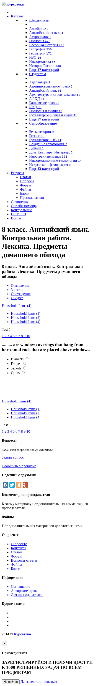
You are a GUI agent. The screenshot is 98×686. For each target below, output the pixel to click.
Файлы (25, 189)
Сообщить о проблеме (19, 466)
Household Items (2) (25, 318)
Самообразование (43, 123)
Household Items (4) (16, 306)
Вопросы (27, 181)
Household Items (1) (25, 313)
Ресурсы (17, 173)
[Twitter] (12, 485)
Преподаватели (32, 198)
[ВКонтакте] (5, 485)
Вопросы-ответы (24, 560)
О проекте (19, 544)
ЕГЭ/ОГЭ (18, 214)
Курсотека (22, 634)
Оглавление (20, 285)
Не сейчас (11, 681)
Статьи (25, 177)
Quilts (15, 373)
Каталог (17, 16)
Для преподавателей (27, 595)
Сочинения (19, 202)
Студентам (37, 74)
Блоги (24, 193)
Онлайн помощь (23, 206)
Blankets (17, 359)
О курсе (17, 298)
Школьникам (39, 20)
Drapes (16, 364)
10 (28, 336)
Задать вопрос (13, 457)
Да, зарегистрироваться (39, 681)
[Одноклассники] (18, 485)
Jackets (16, 368)
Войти (16, 218)
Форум (25, 185)
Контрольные (21, 210)
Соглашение (20, 586)
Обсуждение (21, 294)
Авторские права (24, 591)
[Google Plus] (25, 485)
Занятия (17, 290)
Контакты (18, 548)
